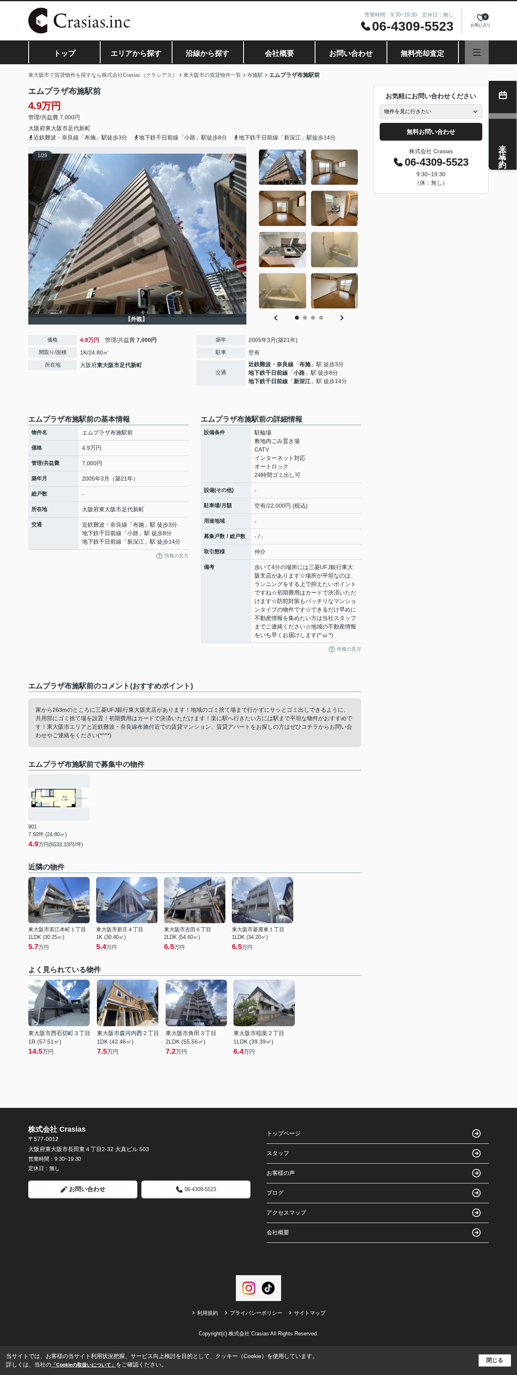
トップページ (284, 1133)
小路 (299, 372)
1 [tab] (297, 318)
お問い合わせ (351, 53)
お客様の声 (281, 1173)
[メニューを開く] (477, 52)
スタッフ (278, 1153)
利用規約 (207, 1313)
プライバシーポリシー (256, 1313)
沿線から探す (207, 53)
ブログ (275, 1192)
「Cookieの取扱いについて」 (83, 1365)
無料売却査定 (422, 53)
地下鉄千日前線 (268, 372)
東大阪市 (56, 128)
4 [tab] (321, 318)
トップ (65, 53)
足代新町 (79, 128)
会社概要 (279, 53)
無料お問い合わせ (431, 131)
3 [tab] (313, 318)
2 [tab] (305, 318)
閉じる (494, 1360)
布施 (305, 364)
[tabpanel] (308, 229)
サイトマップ (310, 1313)
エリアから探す (136, 53)
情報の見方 (176, 556)
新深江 (302, 381)
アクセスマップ (286, 1212)
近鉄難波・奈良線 (271, 364)
